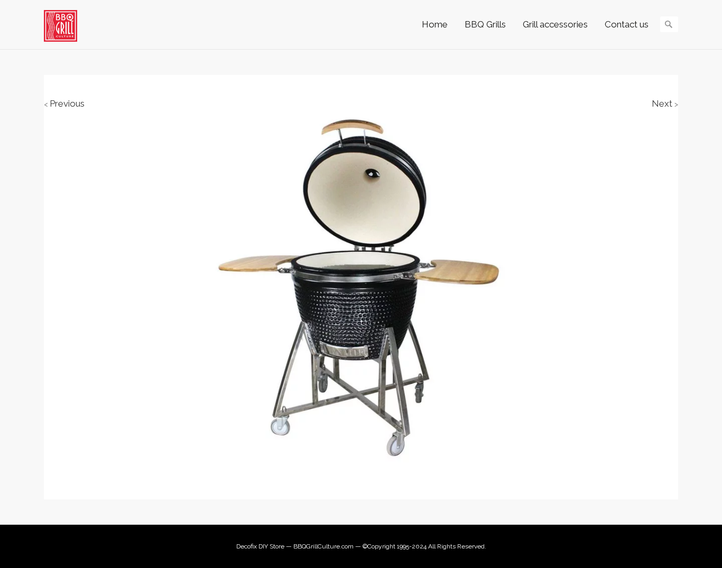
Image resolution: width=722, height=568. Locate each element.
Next (665, 103)
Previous (64, 103)
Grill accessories (555, 24)
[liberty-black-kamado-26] (361, 286)
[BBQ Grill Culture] (66, 26)
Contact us (627, 24)
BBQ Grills (485, 24)
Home (435, 24)
